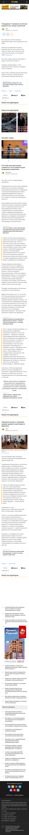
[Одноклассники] (11, 34)
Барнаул (4, 91)
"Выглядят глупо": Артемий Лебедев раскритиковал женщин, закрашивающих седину (15, 740)
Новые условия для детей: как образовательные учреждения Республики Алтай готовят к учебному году (16, 691)
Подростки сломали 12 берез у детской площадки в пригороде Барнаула (16, 679)
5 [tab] (18, 161)
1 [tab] (9, 161)
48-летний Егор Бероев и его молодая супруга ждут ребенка (15, 684)
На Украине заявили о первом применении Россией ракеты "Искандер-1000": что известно (13, 747)
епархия (4, 563)
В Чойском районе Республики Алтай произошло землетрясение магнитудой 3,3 (16, 621)
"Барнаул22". (9, 55)
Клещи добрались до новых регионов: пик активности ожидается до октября (16, 725)
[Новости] (14, 95)
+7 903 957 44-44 (7, 812)
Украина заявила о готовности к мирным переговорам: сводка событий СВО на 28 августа (16, 667)
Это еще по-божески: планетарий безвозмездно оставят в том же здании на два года (13, 553)
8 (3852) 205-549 (7, 818)
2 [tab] (11, 161)
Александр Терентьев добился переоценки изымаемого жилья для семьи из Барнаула (15, 713)
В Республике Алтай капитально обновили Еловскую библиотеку (14, 735)
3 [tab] (13, 161)
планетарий (12, 563)
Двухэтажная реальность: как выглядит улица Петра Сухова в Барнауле (13, 84)
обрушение (18, 91)
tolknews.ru (8, 800)
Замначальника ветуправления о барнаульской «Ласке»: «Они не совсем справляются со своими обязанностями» (13, 321)
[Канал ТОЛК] (23, 95)
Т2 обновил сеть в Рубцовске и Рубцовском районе (13, 730)
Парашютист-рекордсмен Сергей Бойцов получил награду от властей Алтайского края (15, 615)
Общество (7, 30)
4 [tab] (15, 161)
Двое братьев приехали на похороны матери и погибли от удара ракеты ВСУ (16, 697)
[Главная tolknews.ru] (14, 2)
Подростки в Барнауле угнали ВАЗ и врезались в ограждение (15, 759)
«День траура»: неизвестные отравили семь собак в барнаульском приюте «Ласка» (13, 396)
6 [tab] (20, 161)
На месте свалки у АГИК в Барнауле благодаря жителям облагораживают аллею (15, 765)
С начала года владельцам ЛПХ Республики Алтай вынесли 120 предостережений (14, 753)
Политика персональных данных (12, 826)
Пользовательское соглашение (12, 827)
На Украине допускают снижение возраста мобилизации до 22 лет (14, 776)
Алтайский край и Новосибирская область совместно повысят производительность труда (14, 152)
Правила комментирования (11, 828)
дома (10, 91)
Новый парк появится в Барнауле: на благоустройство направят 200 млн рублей (15, 673)
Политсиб (7, 174)
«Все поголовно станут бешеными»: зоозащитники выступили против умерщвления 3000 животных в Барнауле (14, 230)
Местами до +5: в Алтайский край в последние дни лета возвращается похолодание (15, 719)
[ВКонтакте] (7, 34)
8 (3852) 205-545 (7, 816)
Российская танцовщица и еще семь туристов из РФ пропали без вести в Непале (15, 771)
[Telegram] (3, 34)
